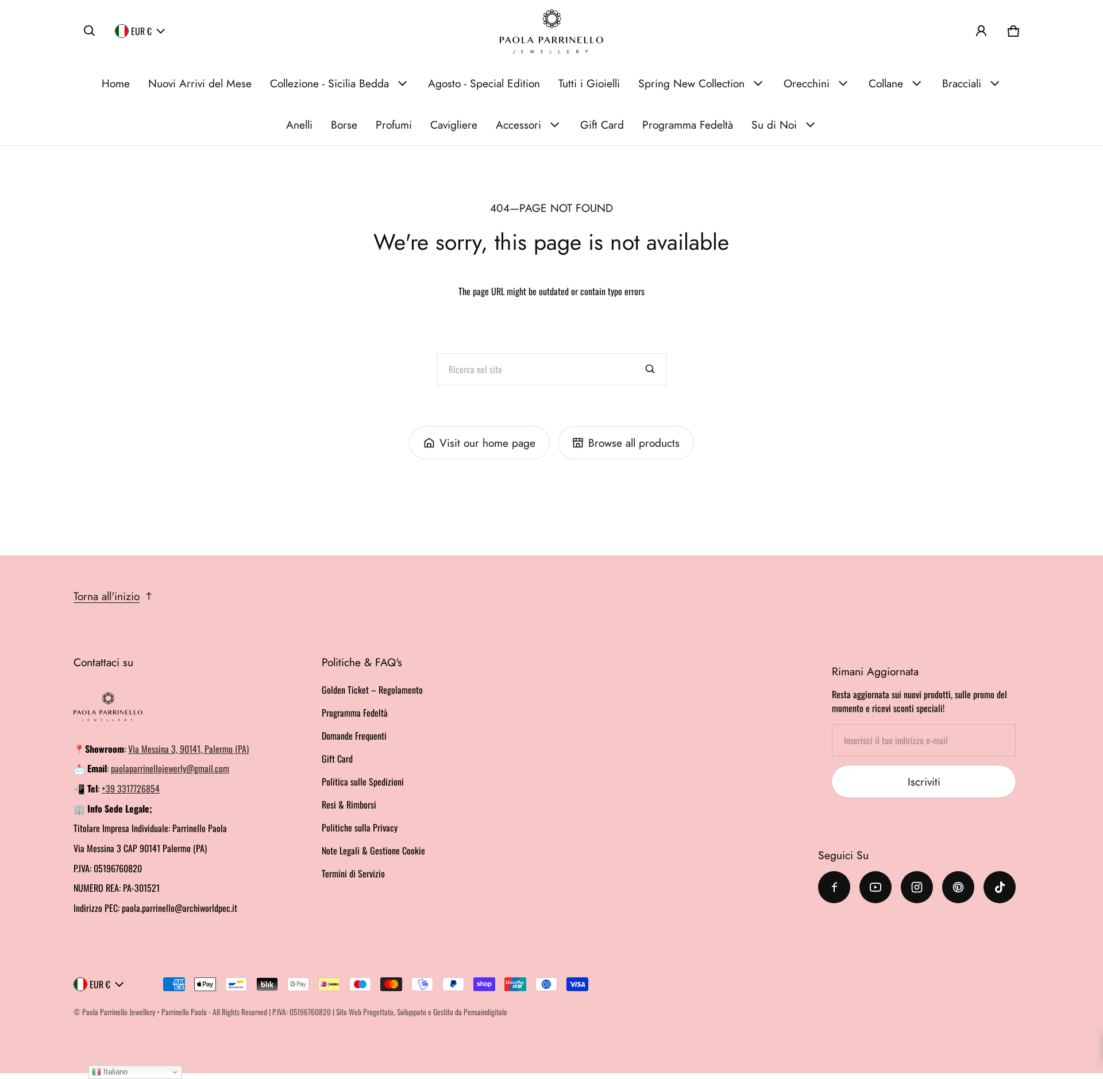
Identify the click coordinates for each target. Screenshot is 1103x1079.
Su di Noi (774, 125)
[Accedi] (981, 31)
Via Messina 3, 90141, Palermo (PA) (188, 749)
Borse (344, 125)
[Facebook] (834, 887)
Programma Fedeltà (687, 125)
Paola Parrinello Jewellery (118, 1012)
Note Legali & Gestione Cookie (373, 850)
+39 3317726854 (131, 788)
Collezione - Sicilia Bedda (329, 83)
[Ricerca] (650, 369)
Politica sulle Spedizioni (363, 781)
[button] (90, 31)
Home (116, 83)
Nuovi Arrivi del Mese (200, 83)
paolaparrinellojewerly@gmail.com (170, 768)
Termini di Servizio (353, 873)
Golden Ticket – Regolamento (372, 690)
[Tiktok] (1000, 887)
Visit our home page (487, 443)
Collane (886, 83)
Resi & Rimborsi (349, 804)
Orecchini (807, 83)
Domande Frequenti (354, 735)
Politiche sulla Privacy (360, 827)
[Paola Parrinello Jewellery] (551, 31)
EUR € (141, 31)
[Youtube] (875, 887)
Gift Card (602, 125)
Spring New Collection (691, 83)
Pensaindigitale (485, 1012)
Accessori (518, 125)
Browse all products (634, 443)
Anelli (299, 125)
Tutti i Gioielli (589, 83)
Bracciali (961, 83)
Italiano (114, 1072)
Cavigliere (453, 125)
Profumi (394, 125)
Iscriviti (924, 782)
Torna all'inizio (107, 596)
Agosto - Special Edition (484, 83)
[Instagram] (917, 887)
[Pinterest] (958, 887)
